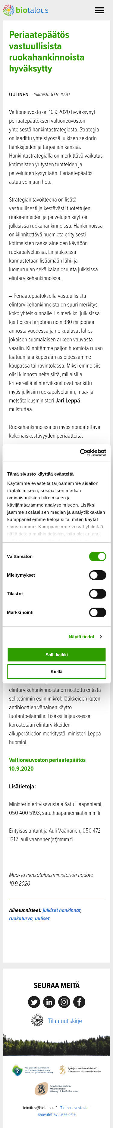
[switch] (97, 575)
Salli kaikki (57, 654)
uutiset (42, 918)
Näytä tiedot (81, 636)
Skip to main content (24, 22)
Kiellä (56, 671)
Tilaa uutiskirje (65, 1020)
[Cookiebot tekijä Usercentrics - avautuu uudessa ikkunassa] (80, 453)
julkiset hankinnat (61, 910)
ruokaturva (21, 918)
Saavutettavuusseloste (57, 1114)
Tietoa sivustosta (74, 1108)
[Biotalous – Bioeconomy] (25, 9)
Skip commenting (56, 949)
